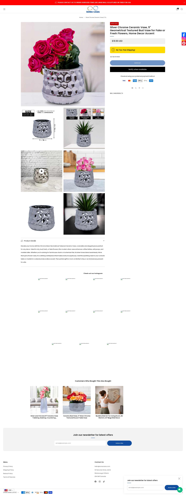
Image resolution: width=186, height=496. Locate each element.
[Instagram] (184, 39)
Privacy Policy (8, 466)
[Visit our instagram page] (100, 481)
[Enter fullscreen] (59, 189)
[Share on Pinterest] (139, 88)
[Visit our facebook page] (95, 481)
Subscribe (172, 487)
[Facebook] (184, 34)
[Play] (41, 171)
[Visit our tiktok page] (104, 481)
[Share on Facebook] (132, 88)
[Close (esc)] (179, 479)
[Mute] (55, 189)
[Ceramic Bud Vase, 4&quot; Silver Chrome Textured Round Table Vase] (77, 400)
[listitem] (93, 2)
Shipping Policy (8, 470)
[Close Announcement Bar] (184, 2)
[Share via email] (143, 88)
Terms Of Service (9, 477)
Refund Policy (8, 473)
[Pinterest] (184, 43)
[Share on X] (136, 88)
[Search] (182, 9)
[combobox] (8, 490)
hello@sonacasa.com (102, 466)
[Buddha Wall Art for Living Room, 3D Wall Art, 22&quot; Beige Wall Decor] (109, 400)
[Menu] (4, 9)
